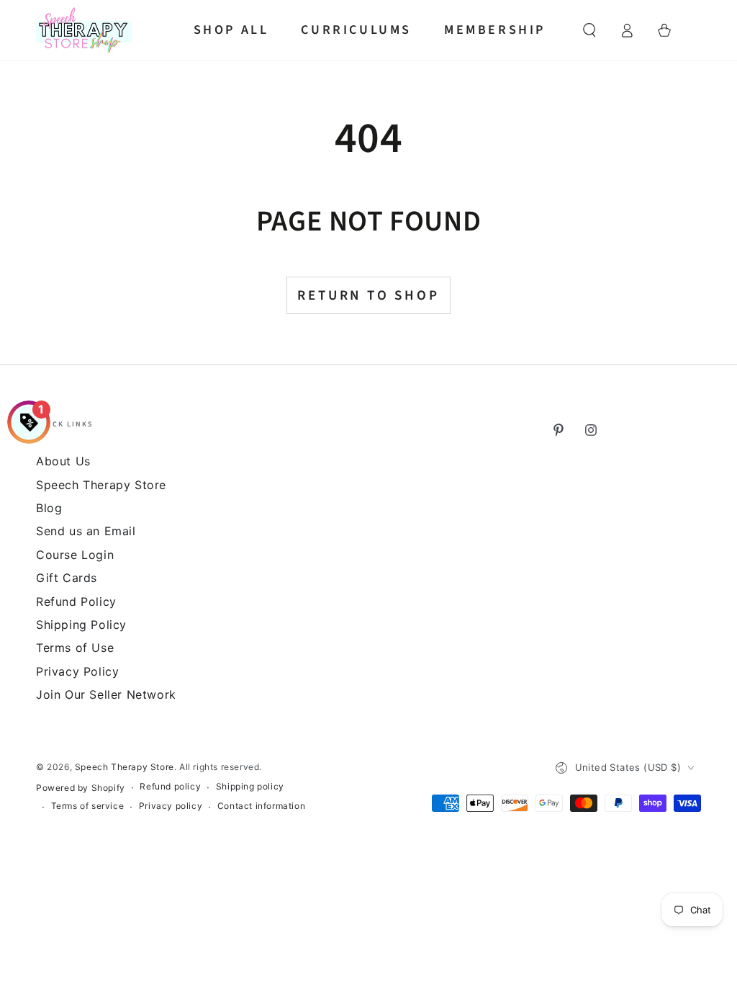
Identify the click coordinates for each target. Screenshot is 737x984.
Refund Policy (76, 601)
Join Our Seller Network (106, 694)
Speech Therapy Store (124, 766)
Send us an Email (86, 531)
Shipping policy (250, 786)
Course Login (75, 554)
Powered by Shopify (80, 787)
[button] (589, 30)
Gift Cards (66, 578)
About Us (63, 461)
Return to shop (368, 295)
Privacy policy (170, 805)
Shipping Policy (81, 624)
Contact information (261, 805)
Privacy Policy (77, 671)
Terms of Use (75, 647)
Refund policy (170, 786)
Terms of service (88, 805)
